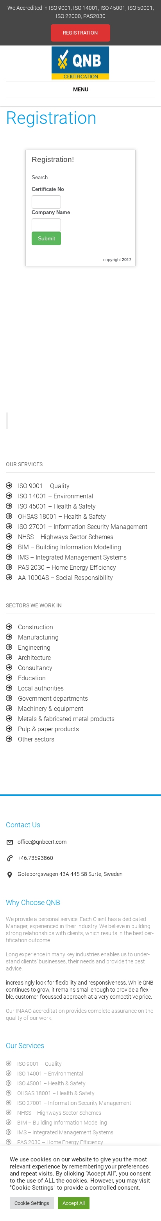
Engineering (34, 647)
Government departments (53, 698)
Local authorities (41, 688)
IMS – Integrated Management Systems (72, 557)
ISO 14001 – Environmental (55, 496)
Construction (35, 627)
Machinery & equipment (50, 708)
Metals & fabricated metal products (66, 719)
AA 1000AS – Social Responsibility (65, 577)
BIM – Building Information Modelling (69, 547)
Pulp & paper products (48, 729)
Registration (80, 33)
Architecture (34, 657)
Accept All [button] (74, 1203)
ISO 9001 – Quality (44, 486)
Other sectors (36, 739)
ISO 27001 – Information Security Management (82, 527)
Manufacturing (38, 637)
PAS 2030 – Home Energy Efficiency (67, 567)
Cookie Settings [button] (31, 1203)
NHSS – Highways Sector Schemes (65, 537)
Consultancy (35, 668)
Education (32, 678)
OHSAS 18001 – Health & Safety (62, 516)
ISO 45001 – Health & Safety (57, 506)
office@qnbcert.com (42, 842)
